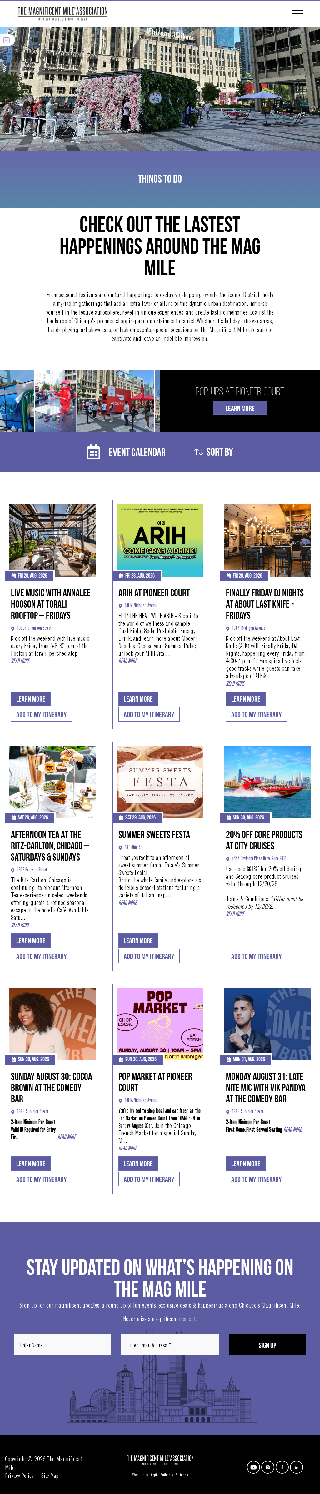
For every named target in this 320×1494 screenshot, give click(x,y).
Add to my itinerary (41, 714)
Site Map (49, 1476)
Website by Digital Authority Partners (160, 1475)
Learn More (240, 408)
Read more (20, 661)
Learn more (30, 699)
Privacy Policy (19, 1476)
